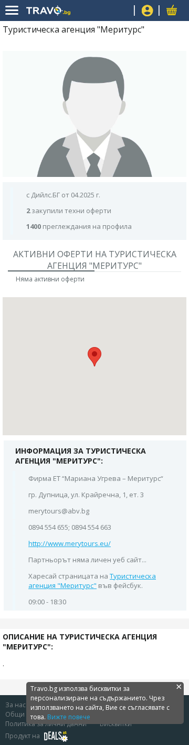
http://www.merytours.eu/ (69, 543)
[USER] (147, 12)
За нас (15, 704)
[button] (94, 357)
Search (122, 11)
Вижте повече (68, 716)
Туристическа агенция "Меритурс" (92, 580)
